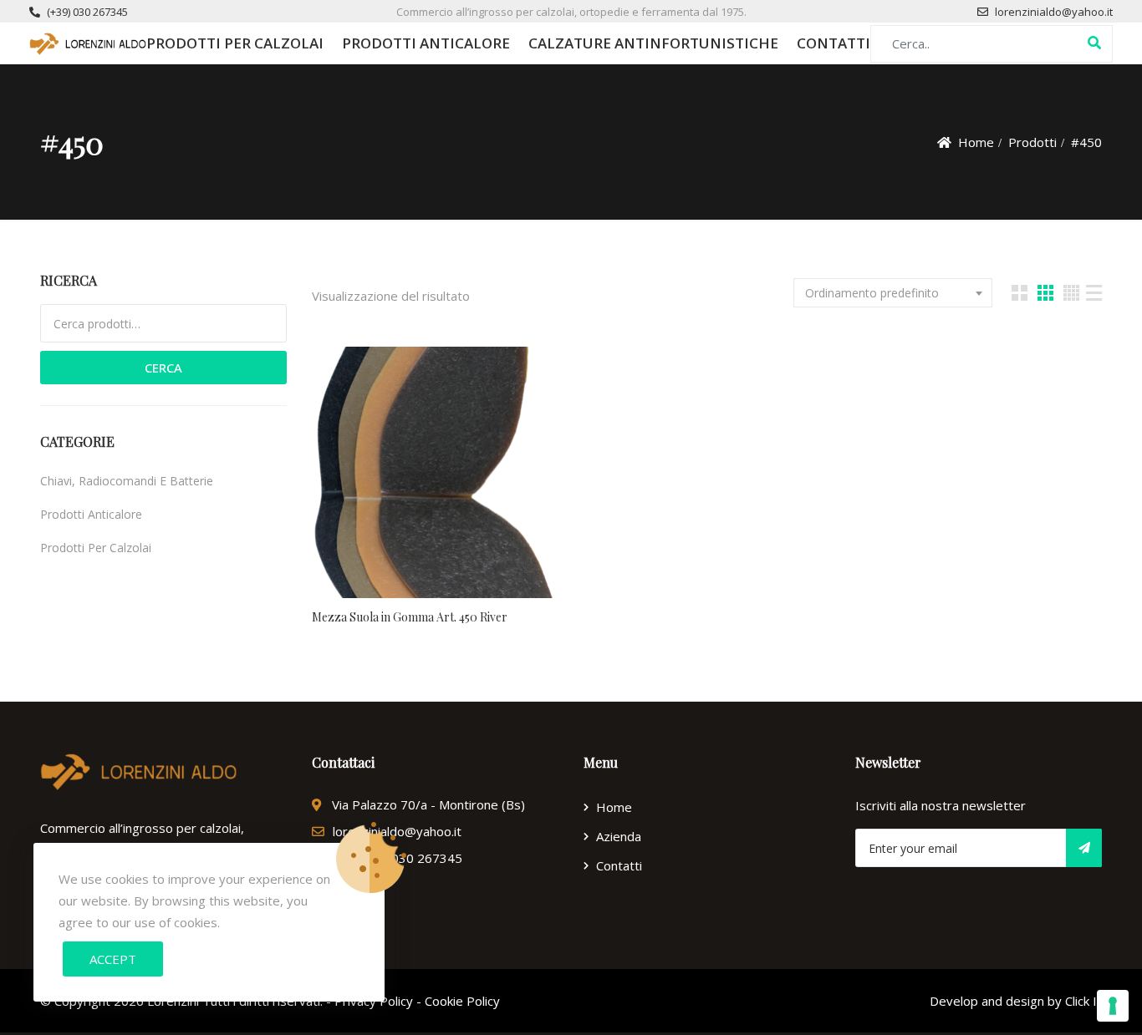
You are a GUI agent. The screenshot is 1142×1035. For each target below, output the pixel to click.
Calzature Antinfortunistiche (653, 43)
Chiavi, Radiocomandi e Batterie (126, 481)
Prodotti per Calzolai (235, 43)
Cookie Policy (462, 1000)
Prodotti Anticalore (426, 43)
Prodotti (1032, 142)
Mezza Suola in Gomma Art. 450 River (409, 617)
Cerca (163, 367)
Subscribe (1084, 848)
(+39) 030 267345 (87, 11)
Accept (112, 959)
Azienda (618, 836)
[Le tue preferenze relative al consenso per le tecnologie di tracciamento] (1113, 1006)
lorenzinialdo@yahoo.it (1054, 11)
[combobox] (892, 292)
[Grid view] (1019, 293)
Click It (1083, 1000)
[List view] (1094, 293)
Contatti (833, 43)
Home (976, 142)
